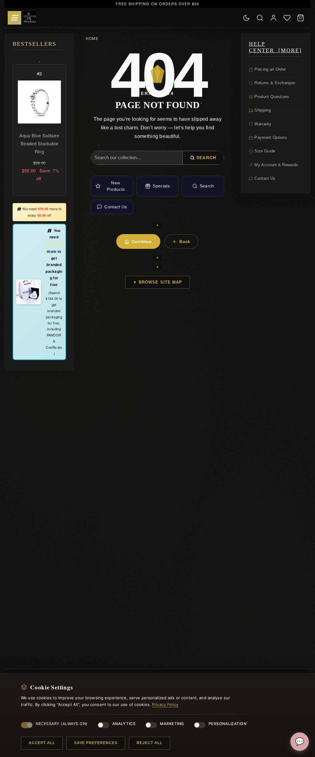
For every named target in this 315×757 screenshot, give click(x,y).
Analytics (124, 723)
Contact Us (115, 206)
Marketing (172, 723)
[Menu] (14, 18)
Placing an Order (269, 69)
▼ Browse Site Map (157, 282)
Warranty (262, 124)
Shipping (262, 110)
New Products (116, 186)
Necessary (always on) (62, 723)
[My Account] (273, 18)
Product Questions (271, 96)
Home (92, 38)
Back (184, 241)
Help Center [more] (275, 47)
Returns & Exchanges (274, 82)
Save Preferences (96, 743)
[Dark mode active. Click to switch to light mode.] (246, 18)
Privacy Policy (165, 704)
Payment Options (270, 137)
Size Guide (264, 151)
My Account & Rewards (275, 165)
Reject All (149, 743)
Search (206, 157)
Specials (161, 185)
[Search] (260, 18)
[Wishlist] (287, 18)
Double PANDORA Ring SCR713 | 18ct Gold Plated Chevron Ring (39, 147)
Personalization (228, 723)
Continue (142, 241)
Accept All (42, 743)
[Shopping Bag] (300, 18)
